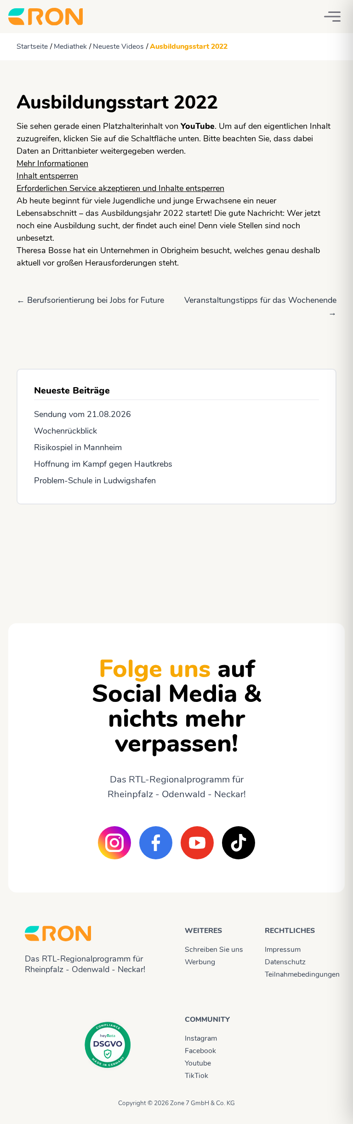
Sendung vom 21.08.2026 (82, 414)
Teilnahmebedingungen (296, 974)
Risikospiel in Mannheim (78, 447)
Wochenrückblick (65, 430)
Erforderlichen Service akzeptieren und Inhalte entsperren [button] (120, 188)
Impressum (283, 949)
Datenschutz (285, 962)
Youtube (198, 1063)
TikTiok (196, 1076)
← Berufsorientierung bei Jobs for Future (90, 300)
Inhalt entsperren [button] (47, 175)
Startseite (32, 46)
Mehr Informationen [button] (52, 163)
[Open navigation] (332, 16)
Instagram (201, 1038)
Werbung (200, 962)
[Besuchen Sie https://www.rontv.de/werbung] (176, 555)
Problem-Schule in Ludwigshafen (95, 480)
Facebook (200, 1051)
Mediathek (70, 46)
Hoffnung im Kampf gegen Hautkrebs (103, 463)
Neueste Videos (118, 46)
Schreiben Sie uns (214, 949)
